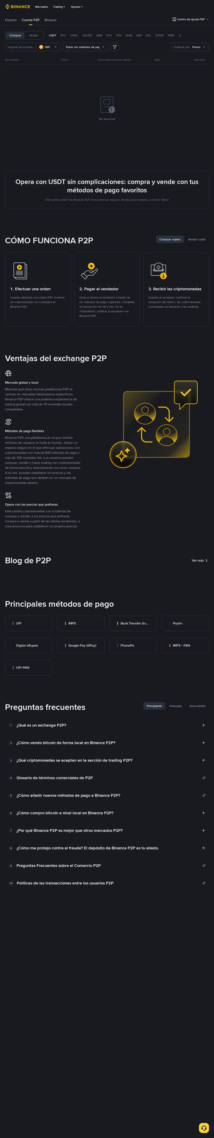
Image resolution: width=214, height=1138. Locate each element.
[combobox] (48, 47)
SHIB (129, 35)
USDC (74, 35)
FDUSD (87, 35)
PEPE (171, 35)
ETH (109, 35)
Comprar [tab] (15, 35)
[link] (28, 623)
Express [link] (11, 20)
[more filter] (115, 47)
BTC (63, 35)
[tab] (11, 20)
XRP (139, 35)
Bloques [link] (51, 20)
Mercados (41, 7)
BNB (99, 35)
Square (75, 7)
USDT (52, 35)
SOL (148, 35)
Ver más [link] (198, 560)
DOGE (159, 35)
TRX (118, 35)
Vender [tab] (33, 35)
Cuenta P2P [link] (30, 20)
